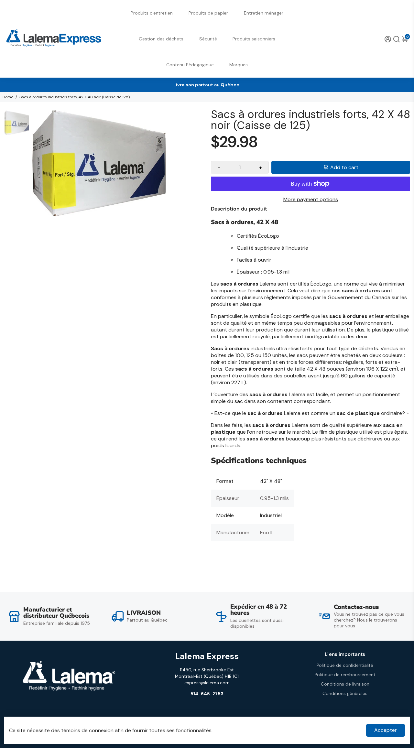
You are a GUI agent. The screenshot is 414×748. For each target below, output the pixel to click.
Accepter (385, 730)
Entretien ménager (263, 13)
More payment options (310, 199)
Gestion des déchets (161, 39)
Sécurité (208, 39)
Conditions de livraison (345, 684)
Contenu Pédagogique (190, 65)
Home (8, 97)
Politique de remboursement (345, 675)
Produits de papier (208, 13)
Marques (238, 65)
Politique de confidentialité (345, 665)
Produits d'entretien (152, 13)
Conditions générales (344, 693)
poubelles (295, 375)
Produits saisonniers (254, 39)
